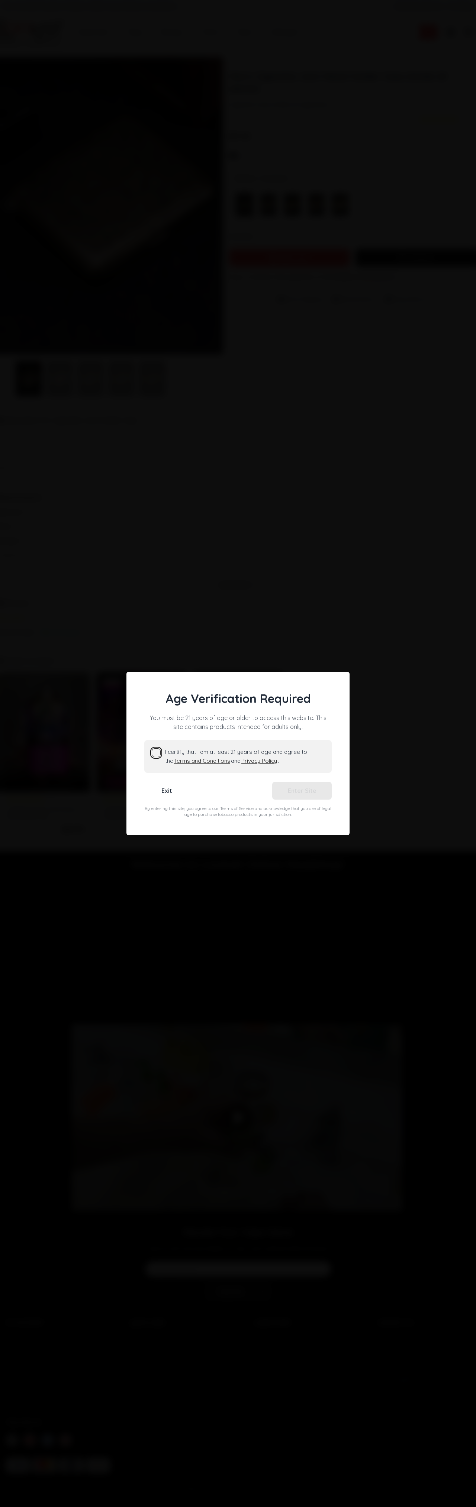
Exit (166, 790)
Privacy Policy (259, 760)
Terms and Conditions (202, 760)
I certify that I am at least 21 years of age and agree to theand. (236, 756)
